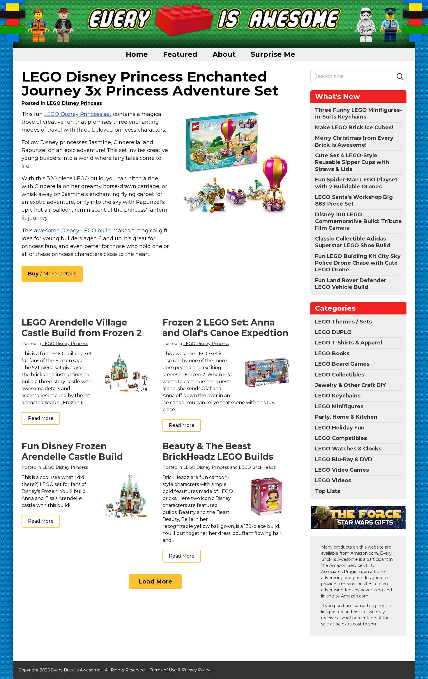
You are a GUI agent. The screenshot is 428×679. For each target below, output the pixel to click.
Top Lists (327, 491)
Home (137, 54)
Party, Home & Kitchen (346, 417)
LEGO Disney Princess (74, 103)
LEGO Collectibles (339, 375)
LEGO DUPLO (333, 332)
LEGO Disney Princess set (78, 114)
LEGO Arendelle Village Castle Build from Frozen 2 (82, 327)
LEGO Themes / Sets (343, 322)
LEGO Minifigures (339, 406)
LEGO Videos (333, 480)
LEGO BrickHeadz (257, 467)
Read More (41, 418)
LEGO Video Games (342, 470)
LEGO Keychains (337, 395)
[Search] (400, 76)
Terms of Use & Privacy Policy (180, 670)
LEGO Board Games (342, 364)
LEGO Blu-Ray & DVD (343, 459)
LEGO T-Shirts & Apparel (348, 343)
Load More (155, 581)
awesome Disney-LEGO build (72, 230)
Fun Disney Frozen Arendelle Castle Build (72, 451)
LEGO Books (332, 353)
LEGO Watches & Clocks (348, 448)
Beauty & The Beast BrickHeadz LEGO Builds (217, 451)
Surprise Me (273, 54)
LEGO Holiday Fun (340, 428)
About (224, 54)
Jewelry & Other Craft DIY (350, 385)
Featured (180, 54)
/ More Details (52, 273)
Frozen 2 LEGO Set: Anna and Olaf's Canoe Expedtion (225, 327)
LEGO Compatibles (341, 438)
